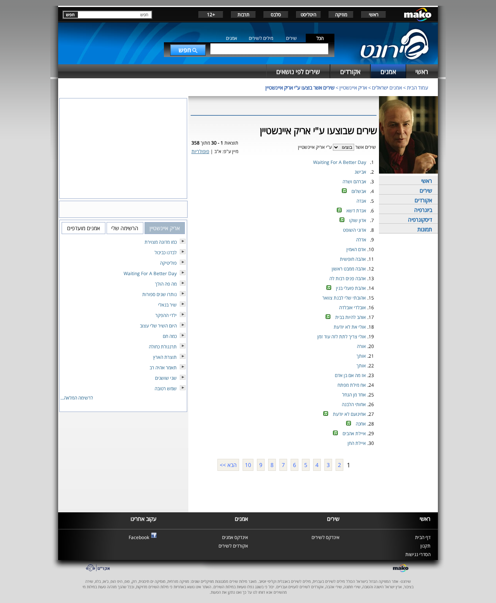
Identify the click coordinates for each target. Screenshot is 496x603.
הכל (320, 38)
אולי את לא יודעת (350, 327)
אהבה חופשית (353, 259)
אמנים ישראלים (387, 87)
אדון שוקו (357, 220)
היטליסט (308, 14)
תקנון (425, 546)
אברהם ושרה (354, 181)
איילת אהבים (354, 433)
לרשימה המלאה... (76, 398)
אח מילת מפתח (352, 385)
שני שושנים (166, 378)
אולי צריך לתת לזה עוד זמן (341, 336)
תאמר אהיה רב (163, 367)
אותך (361, 356)
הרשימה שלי (124, 228)
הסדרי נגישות (418, 554)
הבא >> (228, 465)
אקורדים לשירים (233, 546)
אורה (361, 346)
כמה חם (170, 336)
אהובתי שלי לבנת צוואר (344, 298)
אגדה (361, 201)
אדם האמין (356, 249)
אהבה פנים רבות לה (347, 278)
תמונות (424, 229)
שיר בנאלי (167, 305)
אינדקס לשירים (325, 537)
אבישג (360, 172)
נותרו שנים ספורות (159, 294)
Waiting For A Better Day (339, 162)
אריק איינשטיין (353, 87)
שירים (291, 38)
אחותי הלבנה (354, 404)
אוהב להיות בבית (350, 317)
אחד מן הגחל (354, 394)
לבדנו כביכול (166, 252)
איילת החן (357, 443)
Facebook (139, 537)
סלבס (276, 14)
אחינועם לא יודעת (349, 414)
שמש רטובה (166, 388)
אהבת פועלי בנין (351, 288)
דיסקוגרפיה (420, 219)
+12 (211, 14)
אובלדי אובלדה (352, 307)
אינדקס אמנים (235, 537)
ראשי (374, 14)
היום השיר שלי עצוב (158, 325)
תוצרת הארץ (165, 357)
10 (248, 465)
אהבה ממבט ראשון (349, 268)
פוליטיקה (168, 263)
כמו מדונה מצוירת (161, 242)
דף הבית (423, 537)
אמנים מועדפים (83, 228)
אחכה (361, 423)
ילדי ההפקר (166, 315)
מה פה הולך (166, 284)
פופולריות (200, 151)
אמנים (231, 38)
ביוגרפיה (423, 210)
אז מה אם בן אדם (350, 375)
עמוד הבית (417, 87)
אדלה (361, 239)
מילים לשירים (261, 38)
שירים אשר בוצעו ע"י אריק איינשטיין (299, 87)
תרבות (244, 14)
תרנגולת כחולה (163, 346)
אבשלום (358, 191)
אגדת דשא (356, 210)
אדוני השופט (354, 230)
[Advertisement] (283, 490)
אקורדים (423, 200)
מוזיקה (341, 14)
